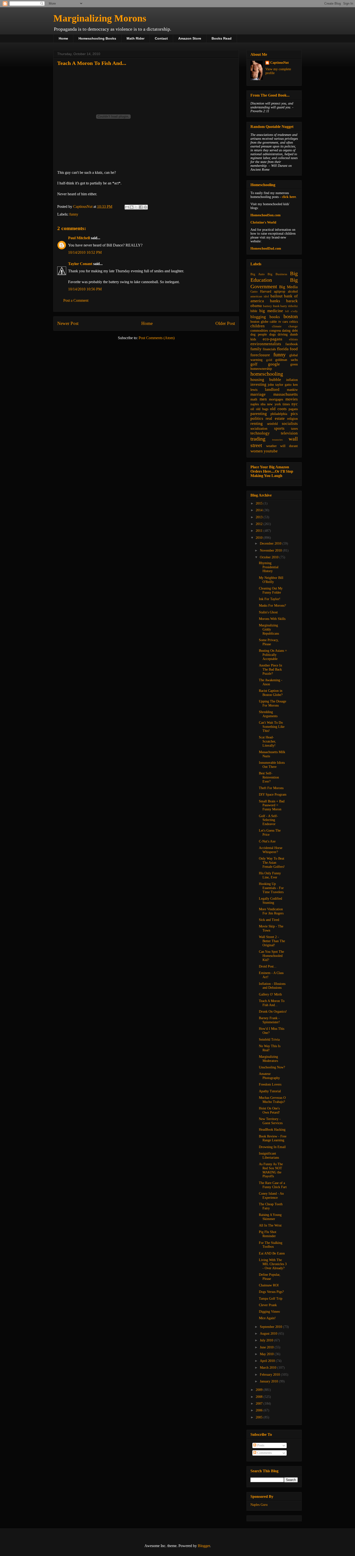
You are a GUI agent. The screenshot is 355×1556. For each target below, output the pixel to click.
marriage (258, 394)
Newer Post (67, 323)
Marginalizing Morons (99, 18)
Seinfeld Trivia (269, 1039)
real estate (275, 418)
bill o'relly (291, 311)
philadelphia (278, 414)
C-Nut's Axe (267, 841)
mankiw (292, 390)
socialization (258, 428)
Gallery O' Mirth (270, 994)
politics (256, 418)
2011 (259, 531)
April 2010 (268, 1361)
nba (263, 404)
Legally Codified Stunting (270, 900)
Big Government (274, 283)
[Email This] (127, 207)
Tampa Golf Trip (270, 1298)
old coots (278, 409)
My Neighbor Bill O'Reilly (271, 580)
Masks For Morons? (272, 605)
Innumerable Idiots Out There (272, 765)
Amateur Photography (269, 1076)
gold (269, 360)
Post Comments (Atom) (157, 338)
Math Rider (135, 38)
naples (254, 404)
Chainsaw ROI (269, 1285)
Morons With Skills (272, 619)
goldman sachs (286, 360)
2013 (259, 517)
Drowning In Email (272, 1147)
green (294, 364)
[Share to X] (136, 207)
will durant (289, 446)
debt (295, 330)
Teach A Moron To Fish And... (271, 1003)
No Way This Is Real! (269, 1048)
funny (73, 214)
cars (285, 321)
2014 (259, 510)
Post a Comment (75, 300)
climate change (285, 326)
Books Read (222, 38)
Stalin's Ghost (268, 612)
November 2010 (271, 550)
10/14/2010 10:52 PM (85, 252)
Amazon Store (189, 38)
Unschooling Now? (272, 1067)
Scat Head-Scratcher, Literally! (267, 741)
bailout (276, 296)
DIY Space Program (272, 794)
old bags (262, 409)
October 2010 (269, 557)
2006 (259, 1410)
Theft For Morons (271, 788)
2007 (259, 1403)
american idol (259, 296)
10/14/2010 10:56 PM (85, 289)
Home (63, 38)
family (256, 349)
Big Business (277, 274)
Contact (161, 38)
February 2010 (270, 1374)
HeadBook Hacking (272, 1129)
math (253, 399)
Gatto (254, 291)
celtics (293, 321)
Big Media (288, 287)
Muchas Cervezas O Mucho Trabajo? (272, 1100)
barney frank (271, 306)
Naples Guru (259, 1505)
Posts (260, 1445)
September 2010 (271, 1327)
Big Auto (257, 274)
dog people (258, 334)
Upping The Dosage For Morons (272, 703)
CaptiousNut (279, 62)
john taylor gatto (279, 384)
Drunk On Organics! (273, 1011)
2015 (259, 503)
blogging (258, 317)
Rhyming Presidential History (268, 567)
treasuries (277, 439)
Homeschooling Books (97, 38)
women (256, 451)
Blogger (204, 1546)
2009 (259, 1390)
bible (253, 311)
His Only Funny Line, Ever (270, 875)
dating (286, 330)
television (289, 433)
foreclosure (260, 355)
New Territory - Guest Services (271, 1121)
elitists (293, 339)
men (263, 399)
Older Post (225, 323)
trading (257, 439)
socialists (290, 423)
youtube (271, 451)
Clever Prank (268, 1305)
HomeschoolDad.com (265, 248)
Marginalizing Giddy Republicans (269, 629)
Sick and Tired (269, 920)
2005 (259, 1417)
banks (275, 301)
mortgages (276, 399)
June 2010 (267, 1347)
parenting (258, 413)
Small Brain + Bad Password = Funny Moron (271, 805)
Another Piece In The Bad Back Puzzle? (270, 669)
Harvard (265, 291)
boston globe (259, 321)
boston (291, 316)
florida (283, 349)
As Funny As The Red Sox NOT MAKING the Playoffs (271, 1170)
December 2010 (271, 543)
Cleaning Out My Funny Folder (271, 590)
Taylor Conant (80, 264)
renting (256, 423)
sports (279, 428)
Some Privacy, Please (269, 642)
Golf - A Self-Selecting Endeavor (268, 820)
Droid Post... (268, 966)
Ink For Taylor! (269, 599)
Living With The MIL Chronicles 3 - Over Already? (273, 1264)
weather (271, 446)
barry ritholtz (289, 306)
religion (292, 419)
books (275, 317)
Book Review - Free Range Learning (272, 1138)
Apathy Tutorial (270, 1091)
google (274, 364)
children (257, 326)
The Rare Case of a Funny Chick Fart (273, 1185)
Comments (264, 1453)
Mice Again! (267, 1318)
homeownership (261, 369)
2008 (259, 1397)
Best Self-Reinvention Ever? (269, 777)
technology (260, 433)
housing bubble (265, 379)
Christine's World (263, 222)
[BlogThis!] (131, 207)
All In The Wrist (270, 1225)
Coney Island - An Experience (271, 1195)
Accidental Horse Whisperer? (270, 850)
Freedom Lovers (270, 1084)
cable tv (275, 321)
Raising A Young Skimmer (270, 1217)
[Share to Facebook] (140, 207)
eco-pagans (272, 339)
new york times (278, 404)
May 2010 (267, 1354)
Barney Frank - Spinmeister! (269, 1020)
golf (253, 364)
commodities (259, 330)
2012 (259, 524)
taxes (294, 428)
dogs (272, 334)
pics (294, 413)
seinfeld (272, 424)
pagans (293, 409)
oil (252, 409)
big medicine (271, 310)
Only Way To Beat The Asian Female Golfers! (272, 863)
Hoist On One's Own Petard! (269, 1110)
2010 (259, 538)
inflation (292, 380)
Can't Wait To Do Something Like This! (271, 727)
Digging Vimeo (269, 1311)
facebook (291, 344)
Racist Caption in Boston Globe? (271, 693)
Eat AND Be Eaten (272, 1253)
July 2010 (267, 1340)
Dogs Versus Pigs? (271, 1292)
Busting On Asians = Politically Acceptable (273, 655)
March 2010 (268, 1367)
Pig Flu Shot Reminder (267, 1234)
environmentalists (265, 344)
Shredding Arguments (268, 714)
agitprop (279, 291)
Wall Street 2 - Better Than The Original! (272, 941)
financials (269, 349)
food (294, 349)
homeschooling (266, 374)
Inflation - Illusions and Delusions (272, 986)
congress (275, 330)
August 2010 (269, 1333)
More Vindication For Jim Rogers (271, 911)
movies (291, 399)
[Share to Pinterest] (145, 207)
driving (283, 334)
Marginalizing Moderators (268, 1059)
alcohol (293, 291)
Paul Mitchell (79, 238)
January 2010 (269, 1381)
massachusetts (285, 394)
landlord (272, 389)
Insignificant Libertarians (269, 1155)
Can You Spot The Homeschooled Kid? (271, 956)
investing (258, 384)
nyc (294, 404)
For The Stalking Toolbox (270, 1245)
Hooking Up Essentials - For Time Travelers (271, 888)
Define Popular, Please (269, 1277)
